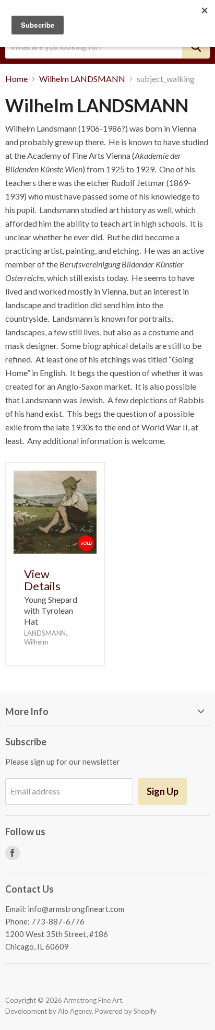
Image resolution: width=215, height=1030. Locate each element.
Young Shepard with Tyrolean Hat (50, 610)
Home (16, 79)
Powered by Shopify (126, 1011)
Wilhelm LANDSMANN (82, 79)
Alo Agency (75, 1011)
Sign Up (162, 791)
